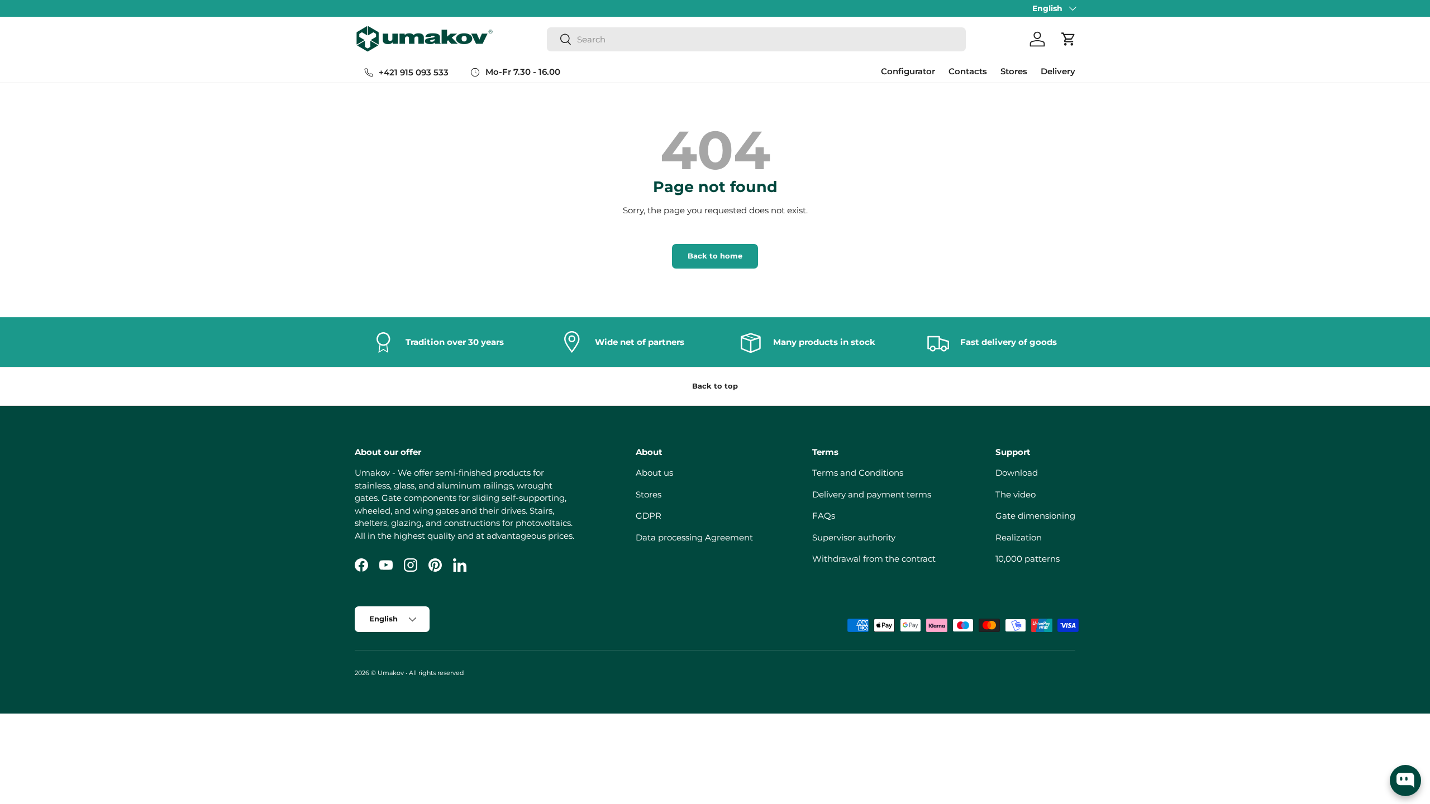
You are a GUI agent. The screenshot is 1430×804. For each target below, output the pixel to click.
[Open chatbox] (1405, 780)
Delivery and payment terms (871, 494)
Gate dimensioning (1035, 515)
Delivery (1058, 71)
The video (1015, 494)
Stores (1013, 71)
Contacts (967, 71)
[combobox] (756, 39)
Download (1016, 472)
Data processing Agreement (694, 537)
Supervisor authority (853, 537)
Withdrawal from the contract (874, 558)
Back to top (715, 385)
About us (654, 472)
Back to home (715, 255)
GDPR (648, 515)
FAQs (823, 515)
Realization (1018, 537)
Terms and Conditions (857, 472)
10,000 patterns (1027, 558)
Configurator (908, 71)
